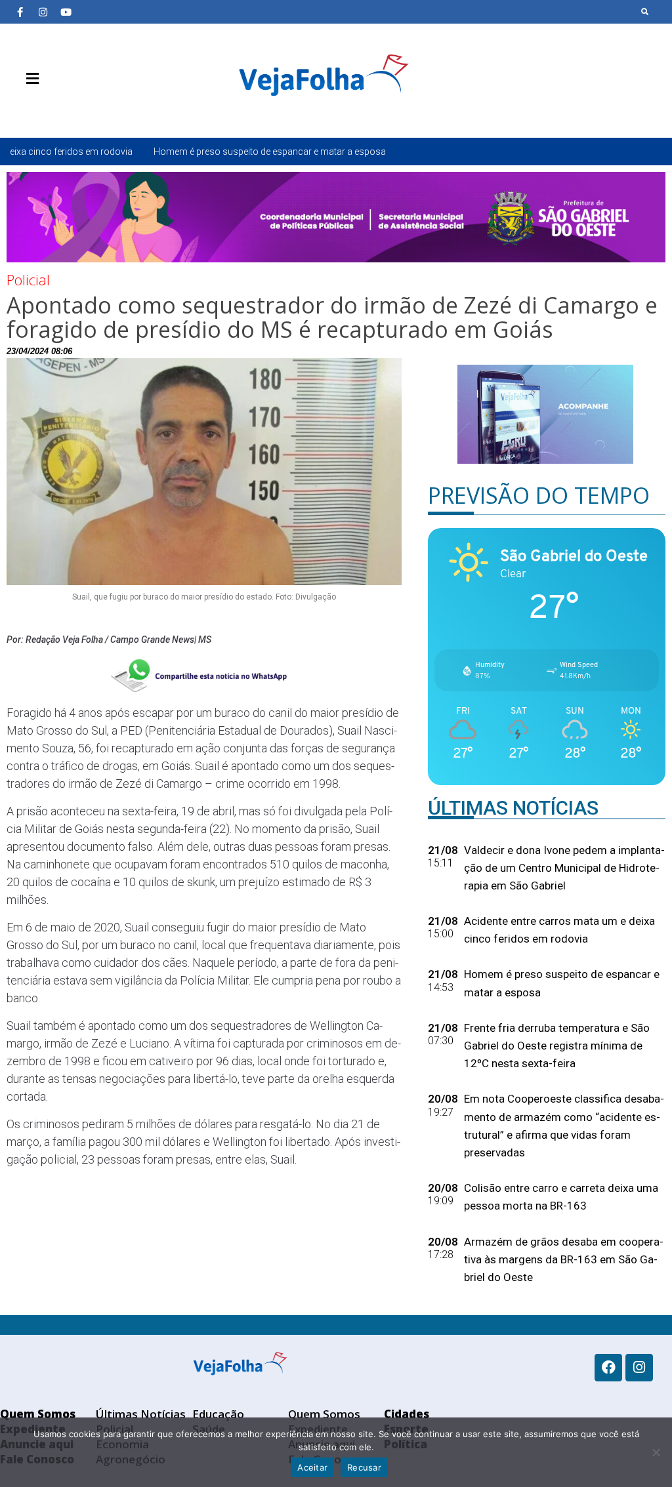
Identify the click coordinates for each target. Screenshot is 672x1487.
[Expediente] (39, 109)
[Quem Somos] (20, 109)
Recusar (364, 1467)
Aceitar (312, 1467)
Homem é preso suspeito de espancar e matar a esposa (191, 151)
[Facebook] (608, 1367)
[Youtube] (65, 12)
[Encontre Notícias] (645, 12)
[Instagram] (42, 12)
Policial (28, 279)
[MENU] (29, 78)
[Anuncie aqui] (59, 109)
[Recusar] (655, 1452)
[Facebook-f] (20, 12)
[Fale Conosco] (79, 109)
